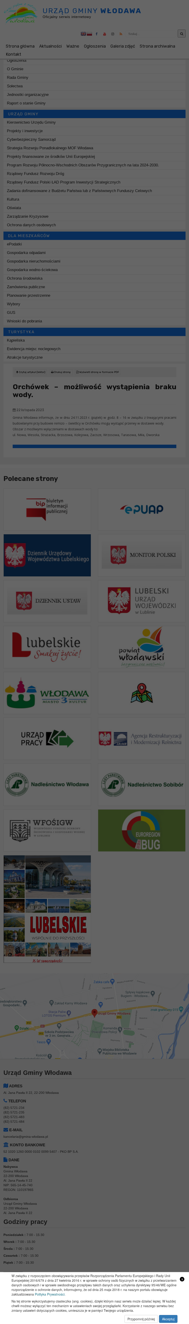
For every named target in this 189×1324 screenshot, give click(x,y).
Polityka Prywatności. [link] (50, 1294)
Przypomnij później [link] (141, 1319)
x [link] (182, 1279)
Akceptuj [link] (168, 1319)
